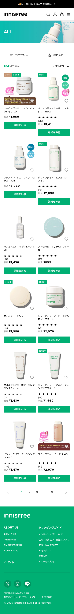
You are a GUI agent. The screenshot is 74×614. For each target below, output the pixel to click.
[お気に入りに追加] (32, 101)
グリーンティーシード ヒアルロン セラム (53, 110)
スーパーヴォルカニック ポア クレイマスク (20, 110)
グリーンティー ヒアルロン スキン (53, 179)
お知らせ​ (43, 556)
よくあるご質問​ (46, 561)
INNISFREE (10, 539)
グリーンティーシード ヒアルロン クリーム (53, 317)
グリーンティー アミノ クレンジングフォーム (53, 387)
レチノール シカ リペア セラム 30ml (19, 179)
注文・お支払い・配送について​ (54, 539)
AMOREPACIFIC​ (13, 545)
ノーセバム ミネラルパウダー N (54, 248)
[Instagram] (17, 584)
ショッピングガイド (50, 527)
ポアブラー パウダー (15, 316)
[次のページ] (66, 492)
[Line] (27, 584)
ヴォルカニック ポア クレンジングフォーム (19, 387)
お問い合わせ (45, 550)
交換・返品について (48, 545)
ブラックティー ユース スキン (53, 454)
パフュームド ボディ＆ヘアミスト (19, 248)
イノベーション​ (11, 550)
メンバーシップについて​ (51, 534)
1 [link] (22, 492)
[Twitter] (7, 584)
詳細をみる (20, 125)
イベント (9, 562)
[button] (48, 14)
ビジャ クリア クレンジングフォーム (19, 456)
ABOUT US (11, 527)
